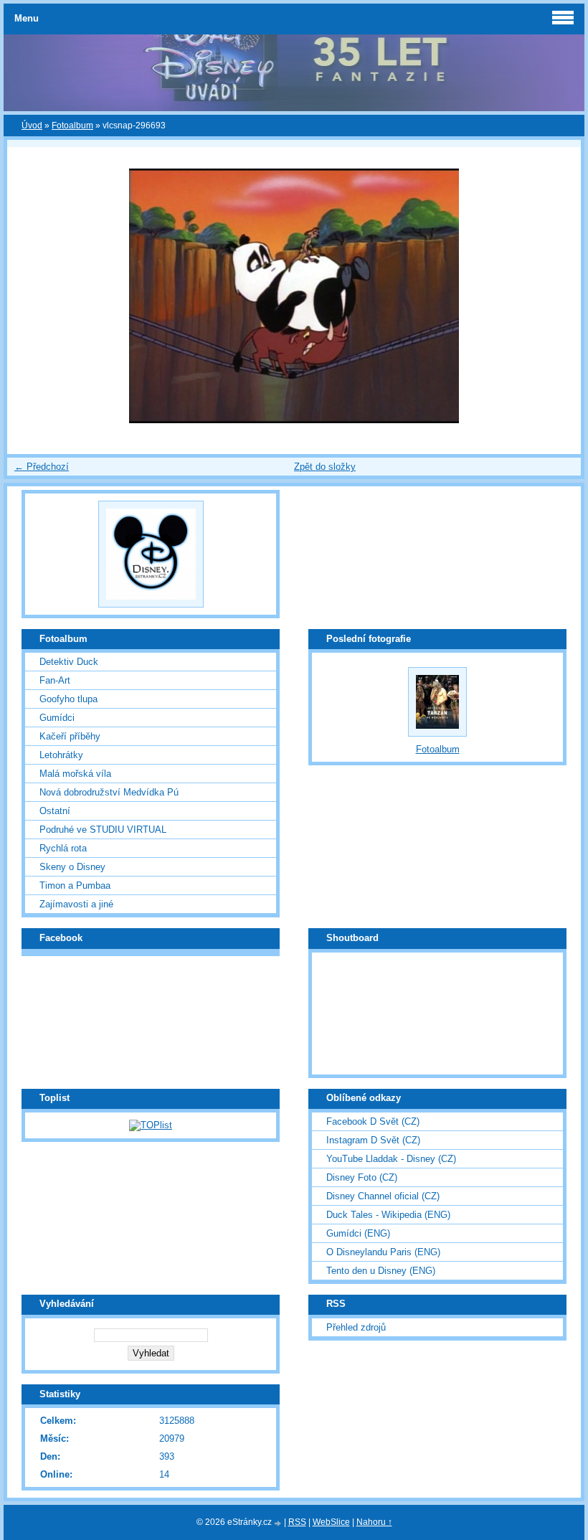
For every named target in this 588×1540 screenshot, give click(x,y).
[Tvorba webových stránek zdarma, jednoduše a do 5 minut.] (279, 1523)
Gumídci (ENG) (358, 1233)
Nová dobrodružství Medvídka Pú (109, 792)
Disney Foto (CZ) (361, 1177)
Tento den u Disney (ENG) (380, 1270)
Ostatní (54, 811)
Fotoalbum (72, 125)
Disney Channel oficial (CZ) (383, 1196)
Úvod (32, 125)
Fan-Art (54, 680)
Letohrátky (61, 755)
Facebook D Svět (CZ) (372, 1121)
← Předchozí (41, 466)
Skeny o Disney (72, 866)
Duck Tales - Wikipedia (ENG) (388, 1214)
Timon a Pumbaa (74, 885)
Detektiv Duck (68, 661)
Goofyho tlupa (68, 699)
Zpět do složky (325, 466)
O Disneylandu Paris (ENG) (383, 1252)
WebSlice (331, 1522)
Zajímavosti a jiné (76, 904)
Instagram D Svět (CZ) (373, 1140)
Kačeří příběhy (69, 736)
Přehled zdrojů (356, 1327)
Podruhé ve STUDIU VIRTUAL (102, 829)
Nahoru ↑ (374, 1522)
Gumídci (57, 717)
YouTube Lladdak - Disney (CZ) (391, 1158)
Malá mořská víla (75, 773)
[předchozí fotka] (30, 296)
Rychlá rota (63, 848)
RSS (297, 1522)
